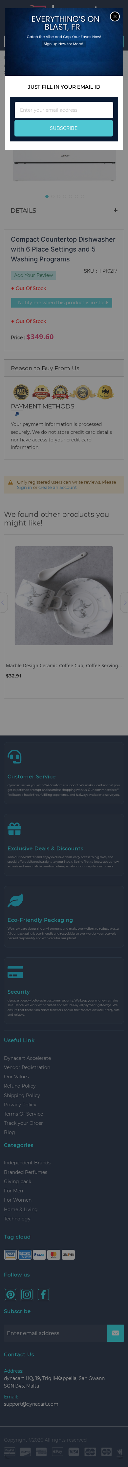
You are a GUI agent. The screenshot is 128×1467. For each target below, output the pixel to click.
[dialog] (64, 733)
